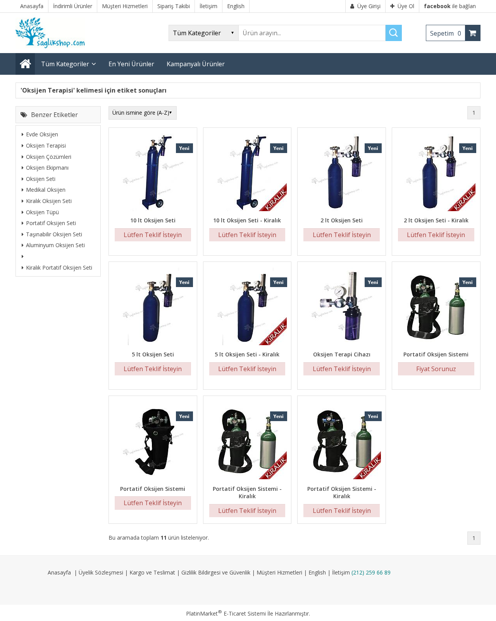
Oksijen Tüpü (42, 211)
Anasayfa (59, 572)
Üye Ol (406, 6)
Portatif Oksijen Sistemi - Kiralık (247, 492)
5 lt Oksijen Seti (153, 354)
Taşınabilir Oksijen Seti (54, 233)
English (317, 572)
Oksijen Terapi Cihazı (341, 354)
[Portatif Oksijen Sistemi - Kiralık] (247, 441)
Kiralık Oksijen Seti (49, 201)
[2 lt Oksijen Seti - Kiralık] (436, 173)
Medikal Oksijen (45, 189)
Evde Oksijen (42, 134)
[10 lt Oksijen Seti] (153, 173)
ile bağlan (450, 6)
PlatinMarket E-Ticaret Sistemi (226, 613)
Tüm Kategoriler (65, 64)
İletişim (341, 572)
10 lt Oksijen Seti (153, 220)
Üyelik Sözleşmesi (101, 572)
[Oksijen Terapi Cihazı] (341, 307)
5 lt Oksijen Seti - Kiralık (247, 354)
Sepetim (445, 33)
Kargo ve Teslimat (152, 572)
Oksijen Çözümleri (48, 156)
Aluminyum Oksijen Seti (55, 245)
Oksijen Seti (40, 178)
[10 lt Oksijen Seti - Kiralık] (247, 173)
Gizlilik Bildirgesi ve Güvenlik (215, 572)
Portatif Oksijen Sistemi (435, 354)
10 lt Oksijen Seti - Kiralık (247, 220)
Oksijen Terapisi (46, 145)
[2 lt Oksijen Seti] (341, 173)
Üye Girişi (369, 6)
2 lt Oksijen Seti (341, 220)
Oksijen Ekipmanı (47, 167)
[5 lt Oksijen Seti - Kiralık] (247, 307)
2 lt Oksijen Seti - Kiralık (436, 220)
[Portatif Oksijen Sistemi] (436, 307)
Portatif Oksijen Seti (51, 223)
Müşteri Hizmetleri (279, 572)
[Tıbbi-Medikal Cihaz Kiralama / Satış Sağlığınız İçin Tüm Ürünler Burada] (53, 49)
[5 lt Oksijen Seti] (153, 307)
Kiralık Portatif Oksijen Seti (59, 267)
